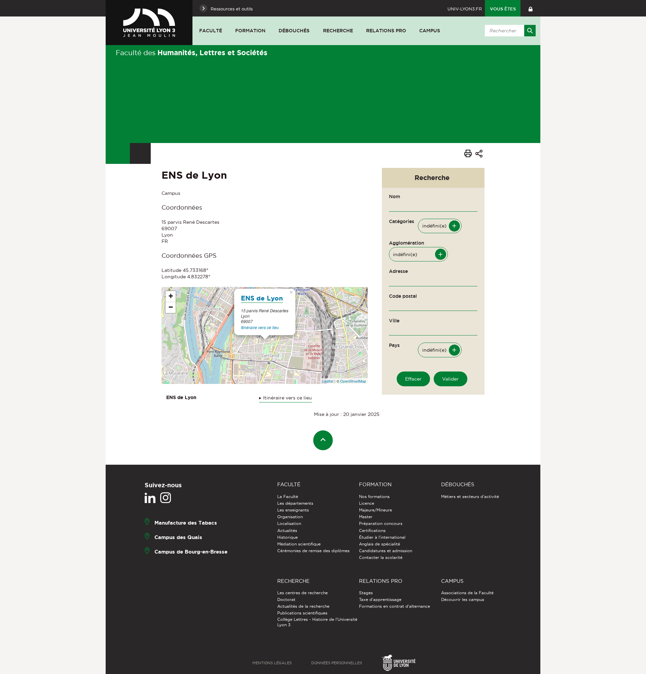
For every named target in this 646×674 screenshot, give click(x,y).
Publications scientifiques (302, 613)
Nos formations (374, 496)
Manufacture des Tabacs (185, 522)
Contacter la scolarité (380, 557)
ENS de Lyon (262, 298)
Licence (366, 503)
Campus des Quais (178, 537)
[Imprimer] (468, 154)
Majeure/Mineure (375, 510)
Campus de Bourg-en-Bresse (190, 551)
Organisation (290, 517)
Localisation (289, 523)
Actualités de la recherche (303, 606)
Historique (287, 537)
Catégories (401, 221)
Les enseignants (293, 510)
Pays (394, 345)
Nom (394, 196)
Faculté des (191, 52)
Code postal (403, 296)
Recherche (338, 30)
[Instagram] (165, 498)
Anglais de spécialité (379, 544)
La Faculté (287, 496)
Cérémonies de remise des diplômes (313, 550)
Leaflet (327, 381)
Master (365, 517)
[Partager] (479, 154)
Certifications (372, 530)
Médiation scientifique (299, 544)
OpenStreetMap (353, 381)
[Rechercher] (530, 30)
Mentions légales (272, 663)
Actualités (287, 530)
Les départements (295, 503)
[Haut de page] (323, 440)
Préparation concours (380, 523)
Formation (250, 30)
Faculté (210, 30)
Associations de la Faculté (467, 593)
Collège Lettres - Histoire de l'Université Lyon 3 (317, 622)
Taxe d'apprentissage (380, 599)
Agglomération (406, 243)
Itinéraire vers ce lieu (260, 327)
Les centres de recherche (302, 593)
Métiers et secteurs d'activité (470, 496)
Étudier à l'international (382, 537)
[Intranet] (530, 8)
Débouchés (294, 30)
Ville (394, 320)
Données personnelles (336, 663)
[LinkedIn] (150, 498)
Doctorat (286, 599)
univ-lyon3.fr (464, 8)
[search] (509, 30)
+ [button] (171, 296)
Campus (429, 30)
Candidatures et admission (385, 550)
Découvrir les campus (462, 599)
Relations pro (386, 30)
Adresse (398, 271)
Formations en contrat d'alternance (394, 606)
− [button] (171, 307)
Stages (366, 593)
